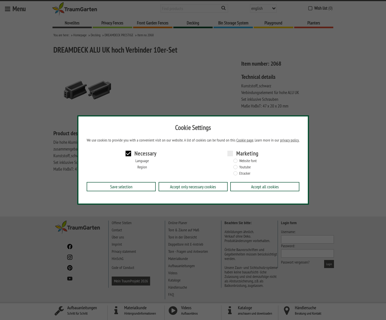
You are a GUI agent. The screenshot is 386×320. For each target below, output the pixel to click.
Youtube (245, 167)
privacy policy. (289, 140)
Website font (248, 160)
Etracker (244, 173)
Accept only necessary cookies (193, 186)
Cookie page (244, 140)
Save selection (121, 186)
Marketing (247, 153)
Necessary (145, 153)
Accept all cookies (265, 186)
